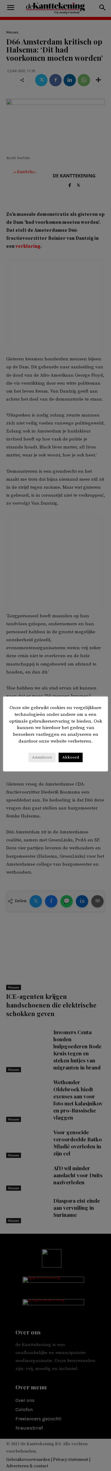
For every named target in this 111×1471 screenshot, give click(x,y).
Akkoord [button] (70, 757)
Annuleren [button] (42, 757)
